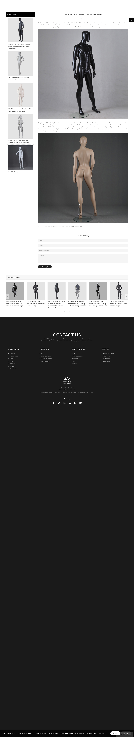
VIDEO (93, 6)
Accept (115, 733)
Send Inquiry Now (45, 266)
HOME (45, 6)
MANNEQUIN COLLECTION (57, 6)
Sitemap (67, 399)
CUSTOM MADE (75, 6)
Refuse (126, 733)
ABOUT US (109, 6)
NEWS (100, 6)
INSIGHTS (86, 6)
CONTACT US (121, 6)
